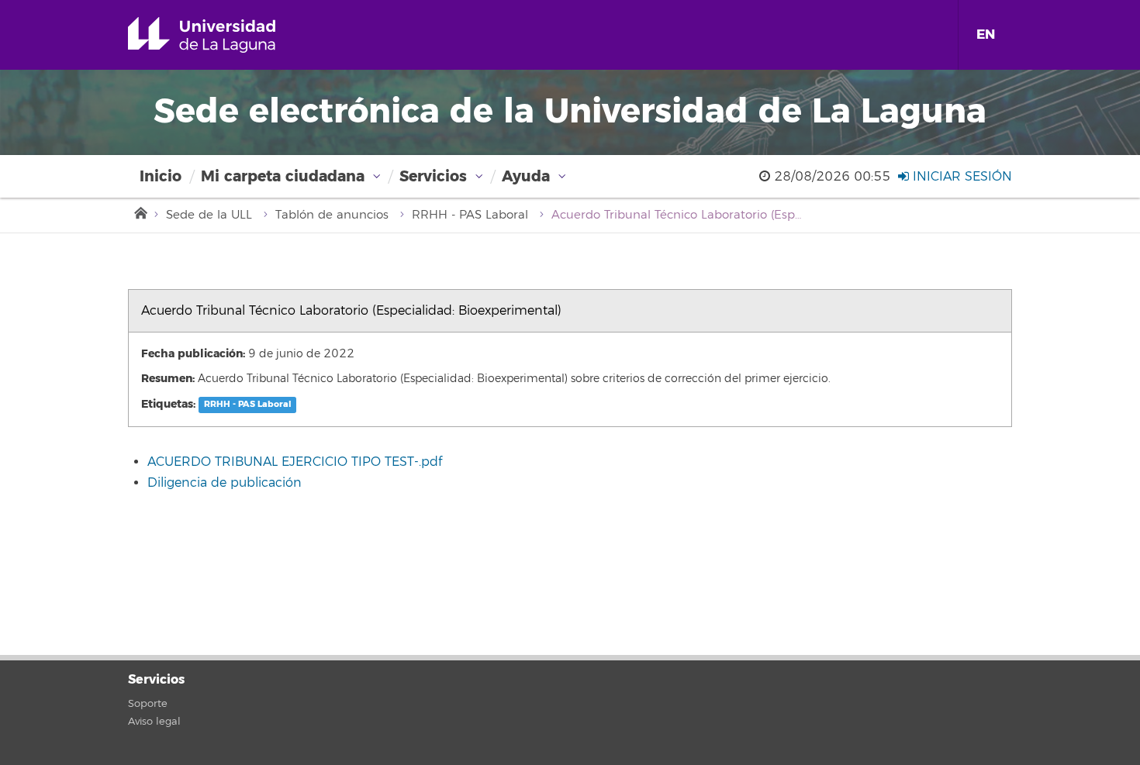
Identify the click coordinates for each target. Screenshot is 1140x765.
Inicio (160, 176)
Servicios (433, 176)
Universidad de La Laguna (224, 35)
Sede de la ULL (209, 215)
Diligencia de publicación (224, 483)
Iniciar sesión (960, 176)
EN (985, 34)
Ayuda (526, 176)
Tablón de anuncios (332, 215)
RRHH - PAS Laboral (470, 215)
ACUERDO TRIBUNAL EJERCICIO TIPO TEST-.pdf (294, 462)
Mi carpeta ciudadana (282, 176)
